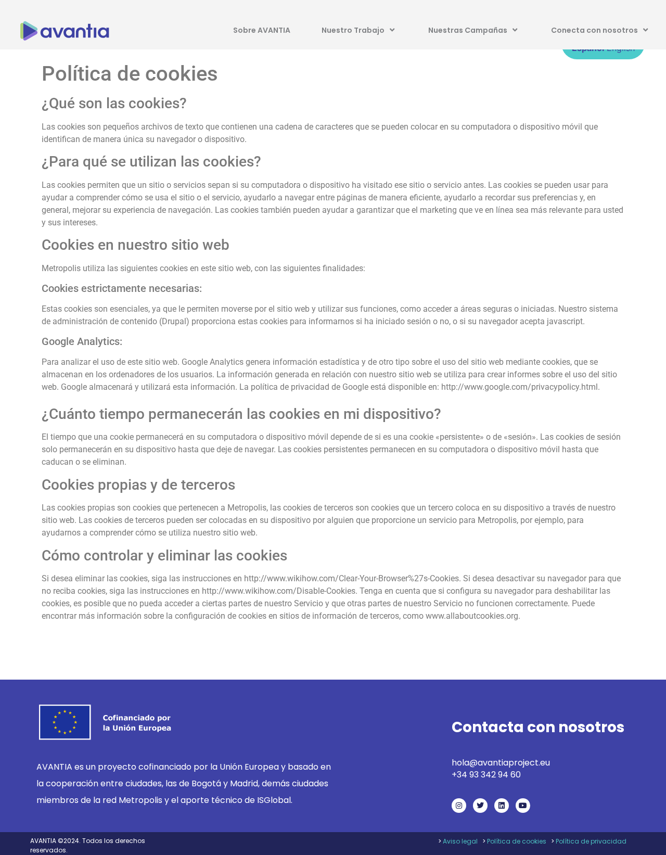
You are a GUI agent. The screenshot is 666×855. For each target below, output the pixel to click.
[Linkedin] (501, 805)
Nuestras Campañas (467, 30)
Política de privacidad (591, 841)
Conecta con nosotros (594, 30)
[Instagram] (459, 805)
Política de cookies (516, 841)
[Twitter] (480, 805)
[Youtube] (523, 805)
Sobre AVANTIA (261, 30)
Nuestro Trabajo (353, 30)
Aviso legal (460, 841)
